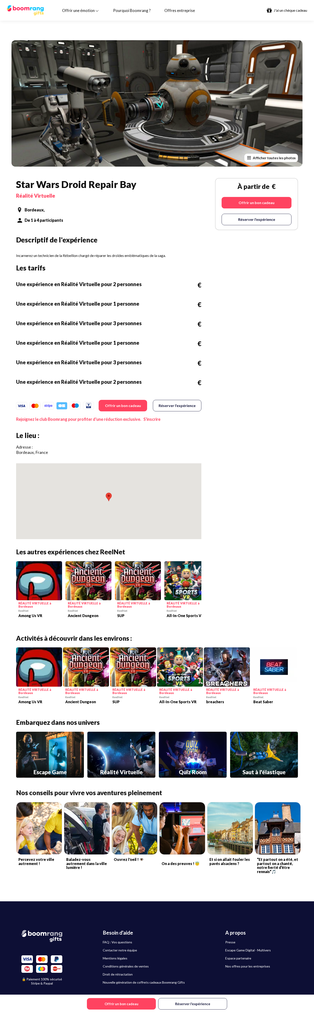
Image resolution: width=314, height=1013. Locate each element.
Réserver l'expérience (177, 405)
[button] (109, 497)
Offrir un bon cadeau (123, 405)
